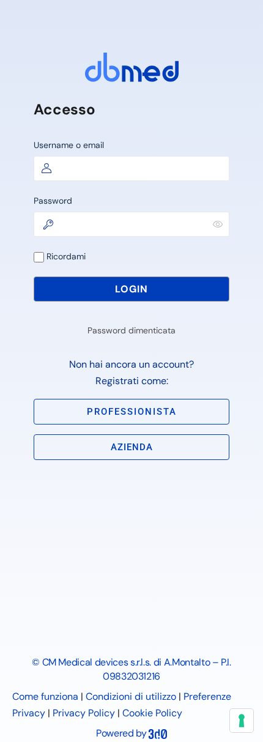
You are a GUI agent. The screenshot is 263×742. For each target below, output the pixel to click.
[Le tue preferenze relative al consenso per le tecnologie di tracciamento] (241, 720)
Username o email (69, 144)
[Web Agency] (158, 733)
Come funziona (45, 696)
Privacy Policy (84, 713)
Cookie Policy (152, 713)
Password (53, 200)
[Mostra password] (217, 224)
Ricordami (65, 256)
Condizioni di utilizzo (131, 696)
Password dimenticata (131, 330)
